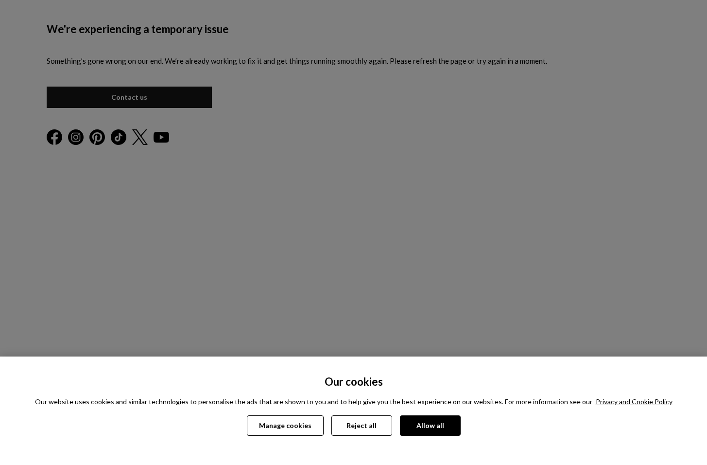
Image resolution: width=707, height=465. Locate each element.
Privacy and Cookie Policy (634, 401)
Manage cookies (285, 425)
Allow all (430, 425)
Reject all (361, 425)
